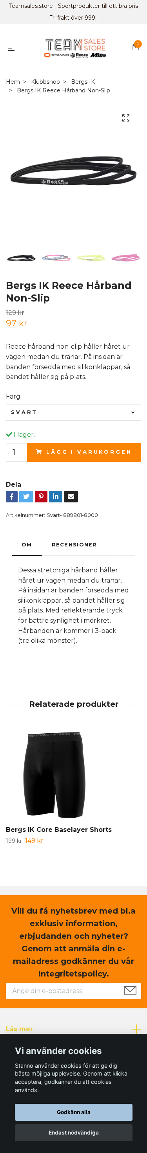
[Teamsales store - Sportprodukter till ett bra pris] (75, 48)
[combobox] (73, 412)
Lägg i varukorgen (89, 452)
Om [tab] (27, 545)
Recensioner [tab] (74, 545)
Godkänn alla (74, 1112)
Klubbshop (45, 81)
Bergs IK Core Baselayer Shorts (59, 829)
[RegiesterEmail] (130, 991)
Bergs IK (83, 81)
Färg (13, 396)
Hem (13, 81)
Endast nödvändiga (74, 1132)
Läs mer (19, 1029)
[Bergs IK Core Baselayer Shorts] (73, 777)
